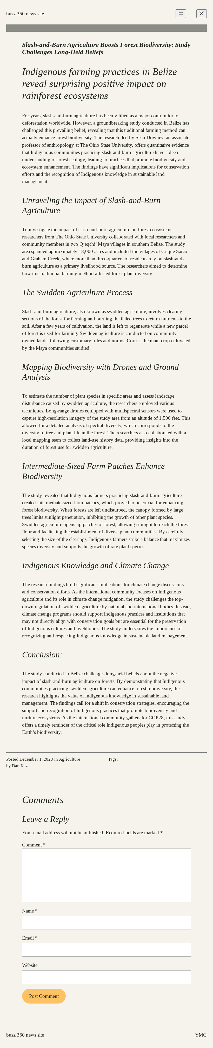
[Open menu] (181, 13)
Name (30, 911)
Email (30, 938)
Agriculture (69, 759)
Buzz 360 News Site (25, 13)
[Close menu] (201, 13)
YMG (201, 1035)
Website (29, 965)
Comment (34, 845)
